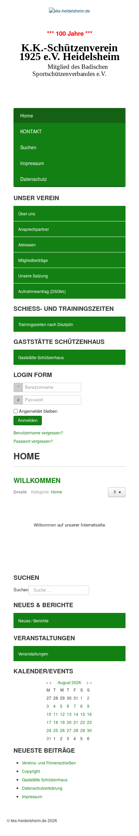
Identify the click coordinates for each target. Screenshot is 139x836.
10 (49, 714)
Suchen (28, 147)
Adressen (27, 244)
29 (82, 730)
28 (76, 730)
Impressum (32, 163)
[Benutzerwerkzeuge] (117, 492)
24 (49, 730)
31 (49, 738)
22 (82, 722)
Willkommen (36, 480)
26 (62, 730)
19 (62, 722)
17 (49, 722)
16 (89, 714)
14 (76, 714)
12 (62, 714)
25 (55, 730)
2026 (76, 682)
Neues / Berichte (33, 620)
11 (55, 714)
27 (69, 730)
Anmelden (27, 420)
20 (69, 722)
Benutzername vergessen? (38, 432)
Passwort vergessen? (33, 441)
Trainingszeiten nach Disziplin (45, 324)
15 (82, 714)
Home (26, 115)
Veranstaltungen (33, 653)
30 (89, 730)
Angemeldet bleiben (38, 411)
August (64, 682)
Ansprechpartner (33, 229)
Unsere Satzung (33, 275)
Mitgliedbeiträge (33, 260)
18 (55, 722)
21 (76, 722)
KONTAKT (31, 131)
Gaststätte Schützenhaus (41, 357)
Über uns (26, 213)
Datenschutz (33, 179)
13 (69, 714)
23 (89, 722)
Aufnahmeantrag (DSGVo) (42, 291)
